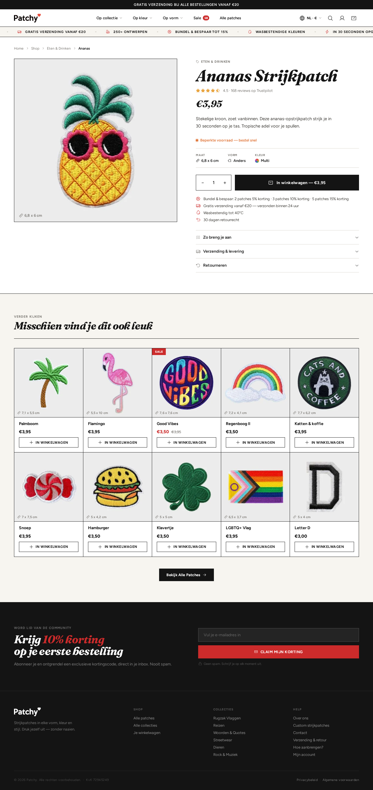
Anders (239, 160)
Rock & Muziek (225, 754)
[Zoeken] (330, 18)
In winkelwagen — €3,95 (301, 182)
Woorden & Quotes (229, 732)
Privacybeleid (307, 780)
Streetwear (222, 740)
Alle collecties (145, 725)
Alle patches (230, 18)
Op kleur (140, 18)
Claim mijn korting (282, 652)
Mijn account (304, 754)
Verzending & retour (309, 740)
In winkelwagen (52, 443)
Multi (265, 160)
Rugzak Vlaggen (227, 718)
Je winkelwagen (146, 732)
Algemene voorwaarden (341, 780)
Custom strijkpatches (311, 725)
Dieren (218, 747)
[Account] (342, 18)
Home (19, 48)
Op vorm (170, 18)
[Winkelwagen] (354, 18)
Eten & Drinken (59, 48)
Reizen (218, 725)
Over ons (300, 718)
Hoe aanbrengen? (308, 747)
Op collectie (107, 18)
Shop (35, 48)
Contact (300, 732)
